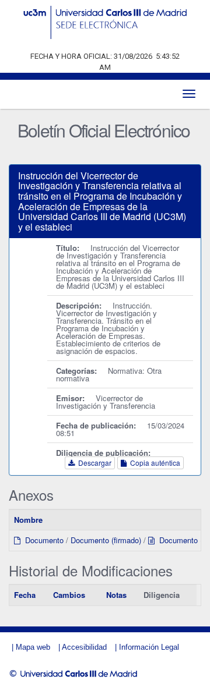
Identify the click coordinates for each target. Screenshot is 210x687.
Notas (116, 594)
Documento (42, 540)
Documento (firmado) (106, 540)
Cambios (69, 594)
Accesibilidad (84, 647)
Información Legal (149, 647)
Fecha (25, 594)
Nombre (28, 519)
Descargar (93, 463)
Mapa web (33, 647)
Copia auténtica (153, 463)
